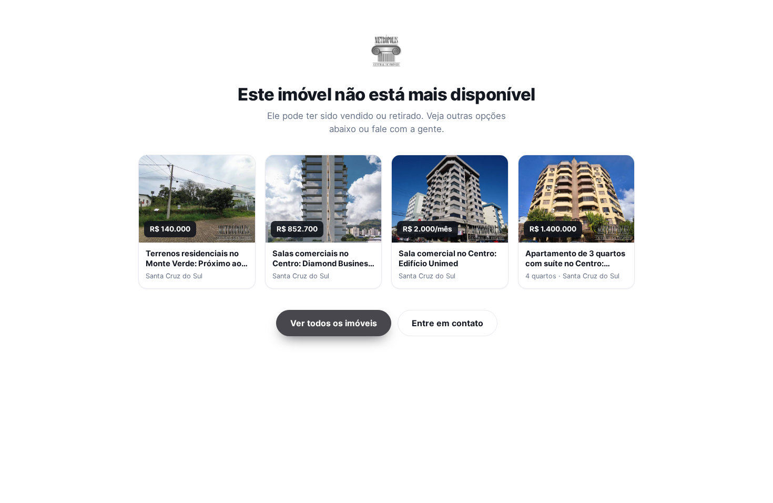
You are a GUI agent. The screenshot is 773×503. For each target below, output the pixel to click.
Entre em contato (447, 323)
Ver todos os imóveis (333, 323)
